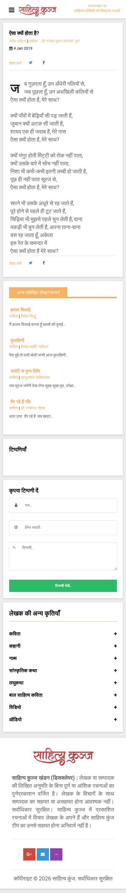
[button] (30, 62)
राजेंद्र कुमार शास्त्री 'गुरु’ (62, 41)
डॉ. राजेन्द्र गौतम (33, 408)
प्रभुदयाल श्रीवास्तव (35, 377)
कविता (33, 41)
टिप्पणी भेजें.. (63, 586)
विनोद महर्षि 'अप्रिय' (35, 347)
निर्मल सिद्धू (28, 316)
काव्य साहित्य (17, 41)
